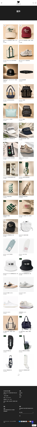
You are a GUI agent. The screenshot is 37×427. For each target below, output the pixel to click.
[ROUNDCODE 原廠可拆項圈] (26, 226)
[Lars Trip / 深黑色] (26, 110)
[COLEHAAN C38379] (10, 303)
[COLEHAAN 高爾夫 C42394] (10, 284)
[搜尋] (33, 3)
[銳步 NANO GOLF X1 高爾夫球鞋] (26, 52)
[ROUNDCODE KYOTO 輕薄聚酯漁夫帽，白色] (10, 265)
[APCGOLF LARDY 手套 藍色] (10, 245)
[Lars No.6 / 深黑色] (26, 91)
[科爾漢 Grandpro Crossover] (26, 149)
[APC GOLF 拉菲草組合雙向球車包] (10, 91)
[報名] (32, 412)
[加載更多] (18, 375)
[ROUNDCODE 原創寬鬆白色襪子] (26, 361)
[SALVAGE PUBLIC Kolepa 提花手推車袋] (10, 52)
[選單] (2, 3)
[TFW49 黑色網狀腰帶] (26, 71)
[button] (34, 425)
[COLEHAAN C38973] (26, 284)
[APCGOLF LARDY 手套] (26, 245)
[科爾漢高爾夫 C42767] (26, 303)
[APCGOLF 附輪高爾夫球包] (10, 361)
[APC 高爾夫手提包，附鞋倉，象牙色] (10, 323)
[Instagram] (19, 415)
